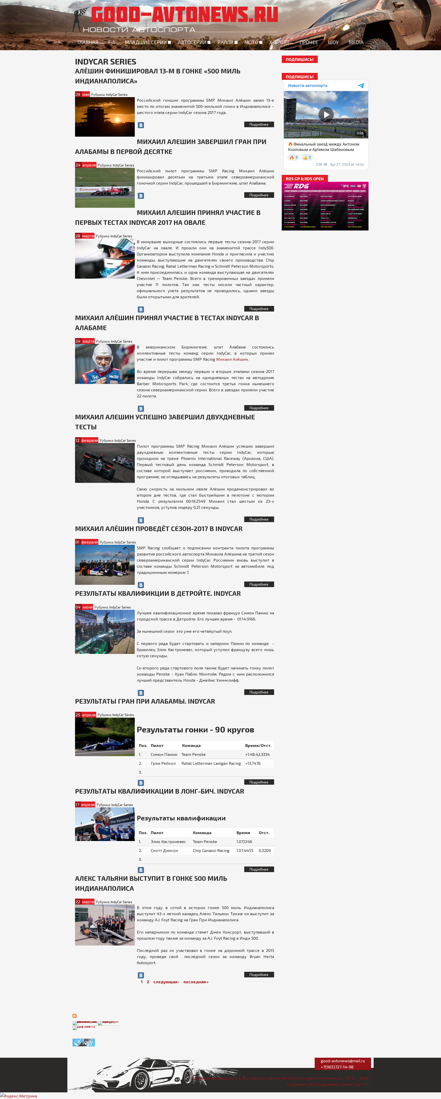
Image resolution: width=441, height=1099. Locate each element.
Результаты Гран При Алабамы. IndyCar (145, 701)
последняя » (196, 981)
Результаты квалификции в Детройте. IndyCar (158, 593)
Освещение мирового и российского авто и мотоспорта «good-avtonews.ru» (269, 1078)
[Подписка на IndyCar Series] (74, 1015)
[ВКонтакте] (141, 125)
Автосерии (192, 42)
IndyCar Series (117, 95)
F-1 (111, 42)
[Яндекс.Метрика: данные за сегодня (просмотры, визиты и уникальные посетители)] (18, 1096)
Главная (87, 42)
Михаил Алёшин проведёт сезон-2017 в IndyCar (158, 528)
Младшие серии (146, 42)
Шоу (333, 42)
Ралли (225, 42)
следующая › (166, 981)
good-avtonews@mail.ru (343, 1060)
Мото (251, 42)
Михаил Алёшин (232, 359)
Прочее (309, 42)
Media (356, 42)
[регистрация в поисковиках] (83, 1042)
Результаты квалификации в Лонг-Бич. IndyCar (159, 791)
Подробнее (259, 124)
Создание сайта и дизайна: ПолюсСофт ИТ (328, 1084)
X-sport (279, 42)
